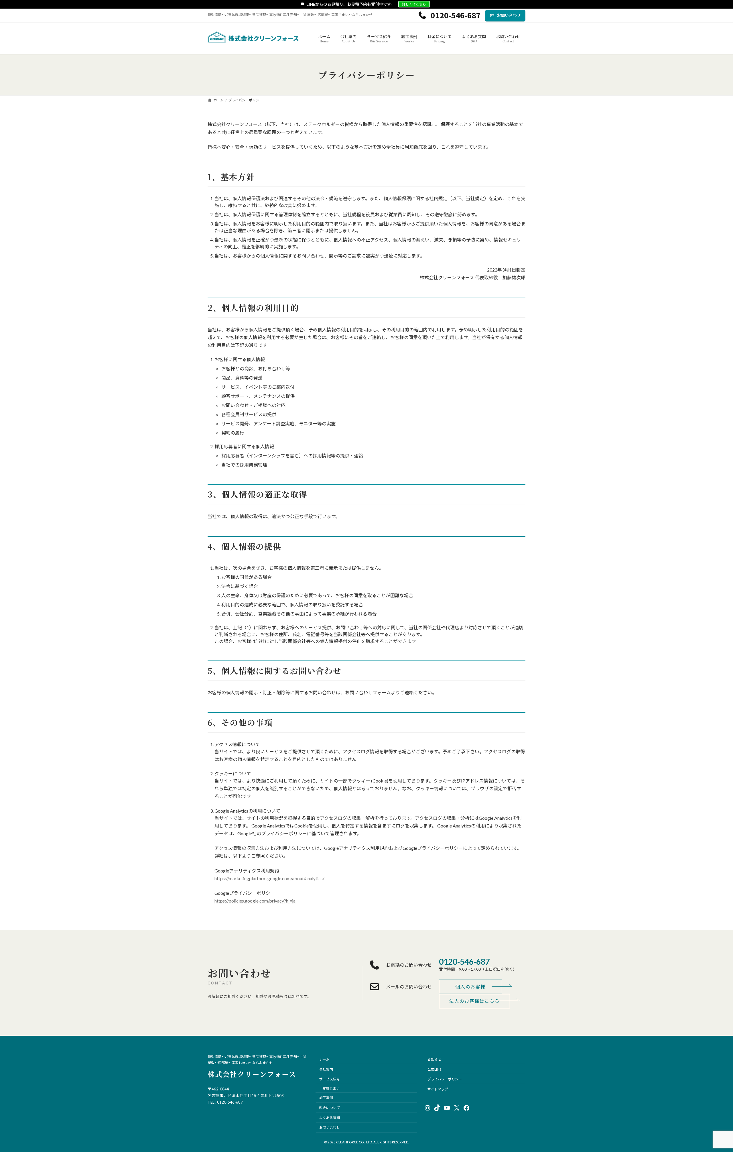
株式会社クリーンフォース (252, 1074)
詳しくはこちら (414, 4)
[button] (470, 987)
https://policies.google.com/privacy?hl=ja (254, 900)
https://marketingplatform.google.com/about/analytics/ (269, 878)
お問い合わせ (509, 15)
